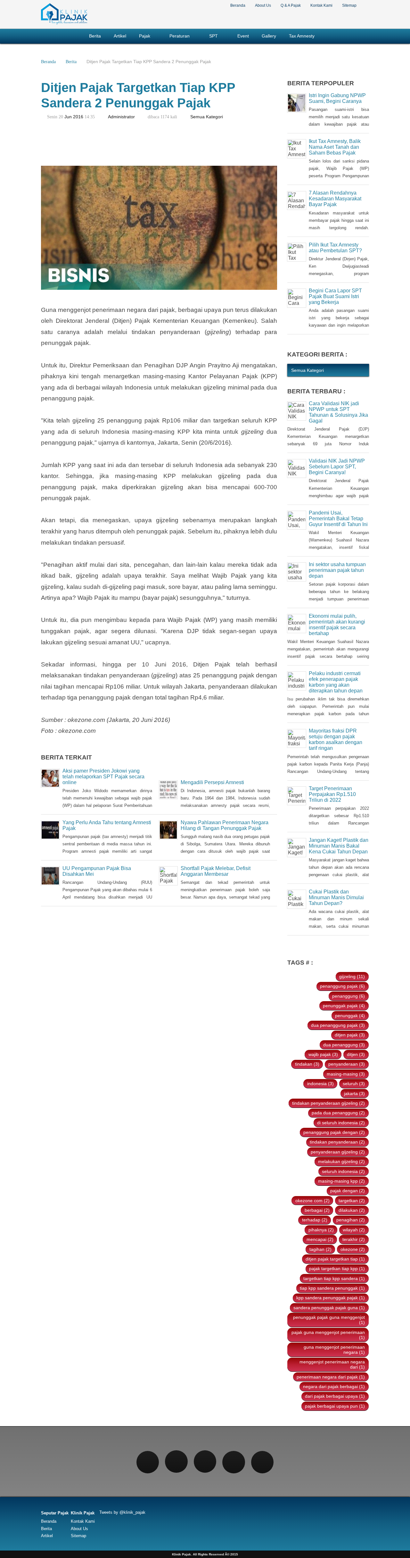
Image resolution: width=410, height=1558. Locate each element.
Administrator (121, 116)
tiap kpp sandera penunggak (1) (332, 1288)
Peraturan (179, 36)
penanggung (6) (348, 996)
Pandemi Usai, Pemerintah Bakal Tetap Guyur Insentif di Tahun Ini (338, 518)
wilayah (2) (354, 1229)
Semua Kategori (206, 116)
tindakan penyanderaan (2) (337, 1141)
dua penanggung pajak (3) (338, 1025)
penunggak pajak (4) (344, 1005)
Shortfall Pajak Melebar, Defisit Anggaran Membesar (215, 871)
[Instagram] (205, 1461)
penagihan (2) (350, 1219)
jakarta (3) (354, 1093)
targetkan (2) (352, 1200)
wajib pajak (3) (323, 1054)
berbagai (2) (317, 1210)
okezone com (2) (312, 1200)
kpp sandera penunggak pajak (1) (330, 1297)
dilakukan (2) (352, 1210)
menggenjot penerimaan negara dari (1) (332, 1364)
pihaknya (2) (321, 1229)
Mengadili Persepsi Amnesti (212, 782)
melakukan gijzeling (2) (341, 1161)
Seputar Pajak (55, 1513)
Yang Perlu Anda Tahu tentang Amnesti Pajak (106, 825)
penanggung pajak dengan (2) (334, 1132)
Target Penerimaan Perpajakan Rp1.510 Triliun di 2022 (332, 794)
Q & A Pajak (291, 5)
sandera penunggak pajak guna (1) (329, 1307)
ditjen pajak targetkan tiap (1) (335, 1258)
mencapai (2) (320, 1239)
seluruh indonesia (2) (343, 1171)
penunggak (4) (350, 1015)
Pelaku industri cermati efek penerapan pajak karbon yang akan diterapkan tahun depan (336, 682)
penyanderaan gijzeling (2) (338, 1151)
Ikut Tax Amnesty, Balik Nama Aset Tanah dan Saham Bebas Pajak (335, 146)
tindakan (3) (307, 1064)
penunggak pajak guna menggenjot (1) (329, 1320)
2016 (78, 116)
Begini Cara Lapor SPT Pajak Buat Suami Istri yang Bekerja (335, 296)
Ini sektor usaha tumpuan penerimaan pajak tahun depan (337, 570)
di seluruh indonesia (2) (341, 1122)
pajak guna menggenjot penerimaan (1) (328, 1335)
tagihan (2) (320, 1249)
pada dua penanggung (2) (338, 1112)
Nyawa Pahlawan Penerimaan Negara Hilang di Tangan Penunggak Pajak (224, 825)
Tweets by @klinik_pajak (122, 1512)
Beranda (237, 5)
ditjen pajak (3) (350, 1034)
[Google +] (233, 1462)
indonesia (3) (320, 1083)
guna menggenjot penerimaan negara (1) (334, 1349)
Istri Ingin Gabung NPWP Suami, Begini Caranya (337, 98)
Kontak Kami (321, 5)
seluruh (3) (354, 1083)
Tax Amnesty (302, 36)
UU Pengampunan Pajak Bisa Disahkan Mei (96, 871)
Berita (95, 36)
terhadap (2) (314, 1219)
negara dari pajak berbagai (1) (334, 1386)
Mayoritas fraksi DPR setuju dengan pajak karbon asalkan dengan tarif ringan (335, 739)
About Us (263, 5)
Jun (68, 116)
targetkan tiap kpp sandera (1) (334, 1278)
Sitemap (349, 5)
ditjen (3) (356, 1054)
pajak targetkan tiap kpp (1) (337, 1268)
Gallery (269, 36)
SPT (213, 36)
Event (243, 36)
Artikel (120, 36)
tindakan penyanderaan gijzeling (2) (328, 1103)
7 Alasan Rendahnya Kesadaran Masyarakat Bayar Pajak (335, 198)
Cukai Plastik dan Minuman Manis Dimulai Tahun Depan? (336, 897)
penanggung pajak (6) (342, 986)
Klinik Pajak (82, 1513)
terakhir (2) (353, 1239)
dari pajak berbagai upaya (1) (335, 1396)
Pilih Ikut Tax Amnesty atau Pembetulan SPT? (335, 247)
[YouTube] (262, 1462)
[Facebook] (147, 1462)
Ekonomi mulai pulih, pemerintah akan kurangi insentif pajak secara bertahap (337, 624)
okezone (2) (352, 1249)
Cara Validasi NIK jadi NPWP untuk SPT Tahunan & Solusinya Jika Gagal (338, 412)
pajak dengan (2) (347, 1190)
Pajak (144, 36)
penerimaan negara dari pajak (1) (331, 1376)
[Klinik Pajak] (64, 23)
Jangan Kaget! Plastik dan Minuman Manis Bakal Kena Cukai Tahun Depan (338, 845)
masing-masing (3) (346, 1073)
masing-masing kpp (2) (341, 1181)
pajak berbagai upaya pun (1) (335, 1406)
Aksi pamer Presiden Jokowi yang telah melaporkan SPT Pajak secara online (103, 776)
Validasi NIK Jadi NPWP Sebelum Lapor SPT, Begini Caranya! (337, 466)
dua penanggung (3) (344, 1044)
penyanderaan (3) (346, 1064)
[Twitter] (176, 1461)
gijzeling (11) (352, 976)
